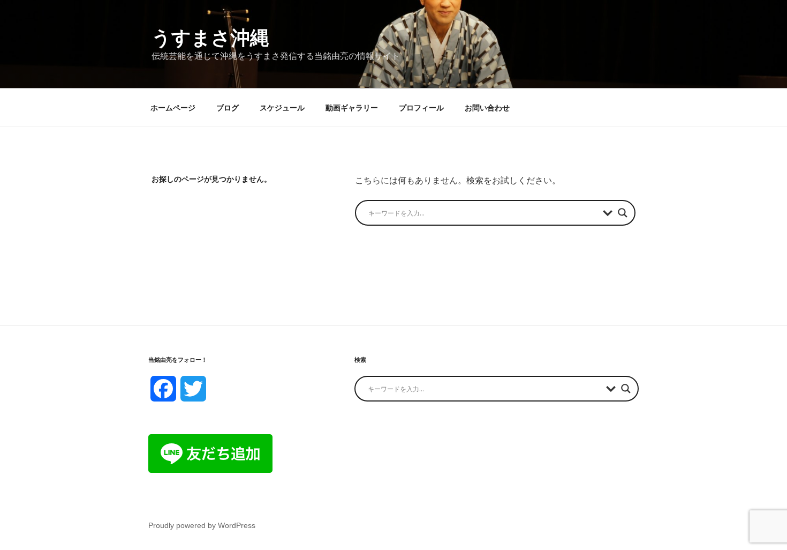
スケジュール (282, 107)
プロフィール (421, 107)
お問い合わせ (487, 107)
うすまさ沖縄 (210, 38)
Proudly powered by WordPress (201, 525)
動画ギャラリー (352, 107)
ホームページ (172, 107)
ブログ (227, 107)
